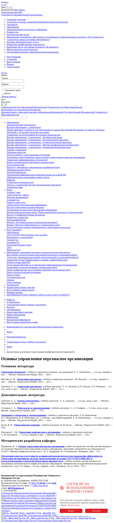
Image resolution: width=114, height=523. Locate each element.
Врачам (10, 64)
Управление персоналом (13, 372)
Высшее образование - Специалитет (24, 127)
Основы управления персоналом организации (41, 446)
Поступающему (14, 230)
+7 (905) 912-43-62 (39, 485)
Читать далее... (74, 505)
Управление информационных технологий (27, 160)
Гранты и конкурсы (16, 202)
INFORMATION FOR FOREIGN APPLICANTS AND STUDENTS (38, 295)
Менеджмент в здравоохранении (33, 408)
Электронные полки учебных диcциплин (26, 342)
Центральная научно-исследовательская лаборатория (32, 210)
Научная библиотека (16, 172)
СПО (9, 247)
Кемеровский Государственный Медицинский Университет (35, 327)
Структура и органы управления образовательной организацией (37, 22)
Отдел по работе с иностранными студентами (28, 155)
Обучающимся (13, 309)
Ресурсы (11, 307)
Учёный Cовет (14, 192)
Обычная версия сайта (11, 12)
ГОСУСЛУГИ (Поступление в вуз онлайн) (27, 235)
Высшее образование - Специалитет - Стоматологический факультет (39, 142)
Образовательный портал (19, 170)
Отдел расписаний (15, 165)
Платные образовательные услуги (23, 42)
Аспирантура (13, 200)
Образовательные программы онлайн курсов (28, 177)
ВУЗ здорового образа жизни (20, 290)
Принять (71, 511)
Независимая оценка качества (21, 287)
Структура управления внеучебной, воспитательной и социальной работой (42, 257)
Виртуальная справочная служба (22, 322)
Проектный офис (15, 187)
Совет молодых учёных (18, 195)
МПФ (9, 347)
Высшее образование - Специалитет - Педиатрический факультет (38, 140)
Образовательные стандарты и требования (27, 29)
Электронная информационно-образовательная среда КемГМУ (36, 175)
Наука (9, 190)
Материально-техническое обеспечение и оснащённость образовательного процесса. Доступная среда (55, 37)
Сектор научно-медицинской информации (27, 205)
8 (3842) (37, 483)
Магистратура (13, 250)
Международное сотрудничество (22, 49)
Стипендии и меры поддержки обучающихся (28, 39)
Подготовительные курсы (19, 245)
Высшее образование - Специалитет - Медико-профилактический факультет (43, 145)
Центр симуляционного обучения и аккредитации (30, 162)
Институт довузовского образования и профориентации (33, 167)
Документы (12, 24)
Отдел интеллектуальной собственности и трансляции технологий (38, 227)
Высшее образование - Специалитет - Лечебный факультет (34, 137)
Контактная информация (18, 319)
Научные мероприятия (17, 197)
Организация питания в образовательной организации (33, 52)
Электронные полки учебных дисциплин (26, 304)
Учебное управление (16, 150)
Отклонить (96, 511)
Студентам (12, 59)
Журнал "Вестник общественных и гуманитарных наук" (33, 225)
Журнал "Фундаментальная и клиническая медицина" (32, 222)
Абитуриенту (13, 232)
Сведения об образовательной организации (21, 15)
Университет (13, 285)
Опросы (10, 280)
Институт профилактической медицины (26, 215)
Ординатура (12, 240)
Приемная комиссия (16, 152)
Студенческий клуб (16, 277)
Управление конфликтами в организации (39, 432)
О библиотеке (13, 302)
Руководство (13, 32)
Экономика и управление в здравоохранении (23, 415)
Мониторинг (13, 317)
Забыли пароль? (9, 96)
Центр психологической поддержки (24, 272)
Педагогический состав (18, 34)
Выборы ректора (15, 292)
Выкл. (22, 10)
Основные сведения (16, 19)
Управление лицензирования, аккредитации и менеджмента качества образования (46, 157)
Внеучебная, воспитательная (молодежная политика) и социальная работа (42, 255)
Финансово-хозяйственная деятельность (26, 44)
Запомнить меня (12, 90)
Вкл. (16, 10)
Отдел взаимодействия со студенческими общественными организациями (42, 265)
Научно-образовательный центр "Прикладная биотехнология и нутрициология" (45, 212)
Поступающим (14, 57)
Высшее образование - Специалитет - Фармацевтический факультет (39, 147)
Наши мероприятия (16, 314)
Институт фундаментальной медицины (25, 207)
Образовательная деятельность (21, 125)
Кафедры (11, 180)
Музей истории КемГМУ (18, 262)
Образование (13, 27)
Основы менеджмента (28, 401)
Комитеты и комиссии (17, 217)
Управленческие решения (27, 425)
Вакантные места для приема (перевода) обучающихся (32, 47)
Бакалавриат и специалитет (20, 237)
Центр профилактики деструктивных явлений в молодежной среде (39, 270)
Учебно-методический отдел (20, 182)
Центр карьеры (14, 282)
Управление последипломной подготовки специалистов (33, 135)
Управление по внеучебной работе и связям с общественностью (37, 260)
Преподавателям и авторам (19, 312)
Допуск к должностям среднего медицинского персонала (34, 185)
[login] (3, 94)
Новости (11, 299)
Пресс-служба (13, 275)
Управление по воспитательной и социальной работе (32, 267)
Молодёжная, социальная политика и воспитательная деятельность (38, 252)
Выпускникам (13, 62)
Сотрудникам (13, 67)
